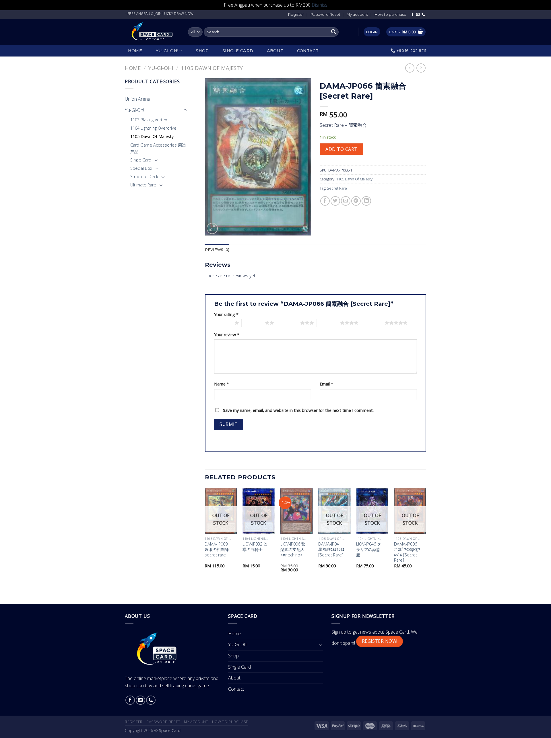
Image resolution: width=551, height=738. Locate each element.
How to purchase (390, 14)
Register (296, 14)
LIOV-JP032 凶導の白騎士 (254, 547)
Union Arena (137, 99)
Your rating (226, 314)
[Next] (426, 535)
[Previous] (205, 535)
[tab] (217, 250)
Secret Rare (337, 188)
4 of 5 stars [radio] (328, 322)
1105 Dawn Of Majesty (212, 67)
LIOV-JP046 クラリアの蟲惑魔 (368, 549)
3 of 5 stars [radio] (288, 322)
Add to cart (341, 149)
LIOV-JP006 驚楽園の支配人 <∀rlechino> (292, 549)
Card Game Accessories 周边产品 (158, 148)
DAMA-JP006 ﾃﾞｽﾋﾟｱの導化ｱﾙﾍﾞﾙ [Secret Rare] (407, 552)
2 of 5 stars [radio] (253, 322)
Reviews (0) (217, 250)
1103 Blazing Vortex (148, 119)
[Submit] (333, 32)
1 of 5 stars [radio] (222, 322)
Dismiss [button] (319, 5)
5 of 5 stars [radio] (373, 322)
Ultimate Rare (143, 185)
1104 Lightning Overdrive (153, 128)
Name (221, 384)
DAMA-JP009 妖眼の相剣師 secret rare (217, 549)
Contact (308, 50)
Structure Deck (144, 176)
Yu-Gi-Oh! (167, 50)
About (275, 50)
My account (357, 14)
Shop (202, 50)
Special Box (141, 168)
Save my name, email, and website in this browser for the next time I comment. (298, 410)
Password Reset (325, 14)
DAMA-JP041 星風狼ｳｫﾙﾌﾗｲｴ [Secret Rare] (331, 549)
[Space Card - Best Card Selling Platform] (152, 32)
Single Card (237, 50)
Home (135, 50)
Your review (226, 334)
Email (326, 384)
